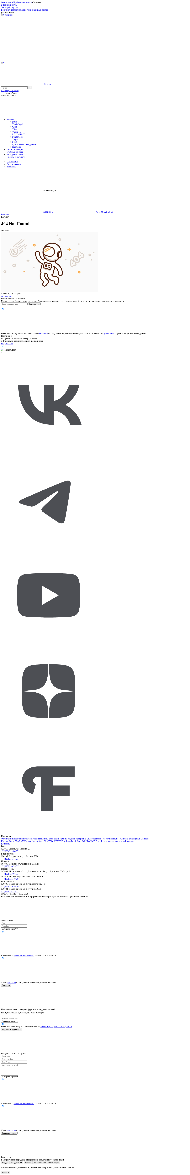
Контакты (43, 10)
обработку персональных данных (56, 1026)
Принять (5, 1172)
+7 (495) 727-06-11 (9, 874)
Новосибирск (53, 1162)
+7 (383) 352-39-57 (9, 891)
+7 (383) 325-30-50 (9, 90)
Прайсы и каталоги (22, 2)
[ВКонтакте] (48, 450)
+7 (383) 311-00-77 (9, 851)
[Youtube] (48, 642)
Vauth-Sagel (17, 124)
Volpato (15, 139)
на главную (6, 296)
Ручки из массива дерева (24, 144)
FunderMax (17, 137)
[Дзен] (48, 738)
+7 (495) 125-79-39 (9, 879)
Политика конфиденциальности (134, 839)
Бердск (5, 1162)
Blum (14, 122)
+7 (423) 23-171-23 (9, 859)
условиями (109, 333)
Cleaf (14, 127)
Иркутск (28, 1162)
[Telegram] (48, 546)
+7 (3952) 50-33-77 (9, 866)
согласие (43, 333)
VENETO (16, 132)
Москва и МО (40, 1162)
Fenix (14, 142)
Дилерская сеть (14, 164)
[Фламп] (48, 833)
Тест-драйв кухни (9, 7)
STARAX (19, 841)
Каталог (47, 84)
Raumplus (16, 147)
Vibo (14, 129)
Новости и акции (29, 10)
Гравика (28, 841)
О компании (7, 2)
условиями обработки (23, 955)
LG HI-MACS (18, 134)
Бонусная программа (11, 10)
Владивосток (16, 1162)
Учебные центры (9, 5)
